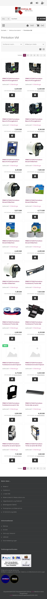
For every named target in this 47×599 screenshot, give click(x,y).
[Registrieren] (43, 3)
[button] (5, 19)
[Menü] (3, 25)
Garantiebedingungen (10, 541)
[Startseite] (31, 3)
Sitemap (5, 526)
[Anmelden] (37, 3)
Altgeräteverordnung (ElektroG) (12, 501)
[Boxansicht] (40, 49)
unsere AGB (6, 494)
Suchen (41, 19)
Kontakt (5, 530)
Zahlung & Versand (9, 533)
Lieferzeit (5, 537)
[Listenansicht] (43, 49)
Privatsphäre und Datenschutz (12, 508)
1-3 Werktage (13, 84)
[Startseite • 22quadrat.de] (23, 11)
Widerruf (5, 486)
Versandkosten (18, 90)
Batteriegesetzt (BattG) (10, 505)
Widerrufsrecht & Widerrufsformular (14, 497)
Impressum (6, 490)
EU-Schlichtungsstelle (10, 512)
